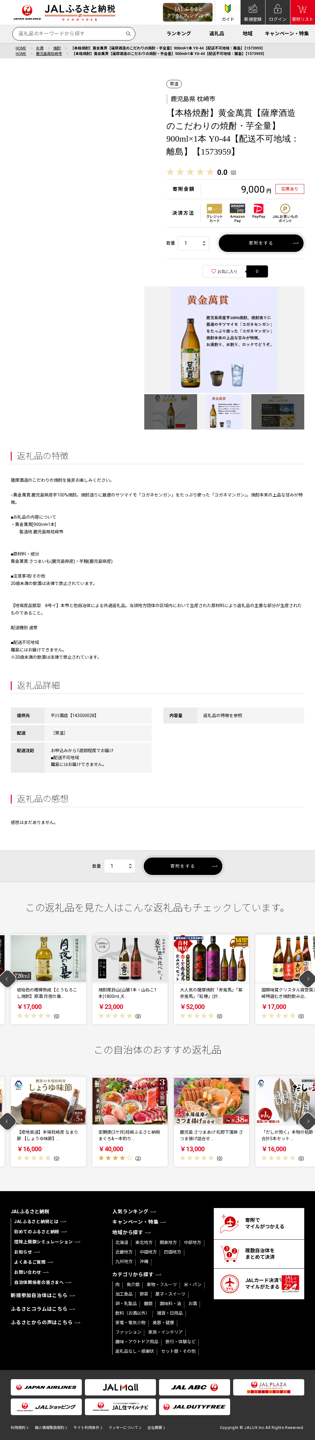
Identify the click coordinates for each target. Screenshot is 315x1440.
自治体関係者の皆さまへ (39, 1282)
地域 (248, 34)
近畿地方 (124, 1252)
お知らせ (23, 1252)
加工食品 (124, 1294)
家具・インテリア (165, 1332)
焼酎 (57, 48)
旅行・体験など (180, 1341)
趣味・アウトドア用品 (136, 1341)
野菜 (144, 1294)
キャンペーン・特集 (287, 34)
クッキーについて (123, 1428)
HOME (21, 48)
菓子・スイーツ (170, 1294)
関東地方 (168, 1242)
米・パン (192, 1284)
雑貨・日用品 (170, 1313)
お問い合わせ (27, 1272)
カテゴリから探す (133, 1274)
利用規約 (18, 1428)
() (233, 172)
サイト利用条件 (86, 1428)
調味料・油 (170, 1303)
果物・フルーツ (162, 1284)
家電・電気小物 (130, 1322)
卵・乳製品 (126, 1303)
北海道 (121, 1242)
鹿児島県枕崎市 (49, 54)
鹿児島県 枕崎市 (193, 99)
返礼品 (216, 34)
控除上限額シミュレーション (43, 1241)
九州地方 (124, 1261)
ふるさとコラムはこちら (39, 1309)
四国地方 (172, 1252)
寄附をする (261, 243)
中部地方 (192, 1242)
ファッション (128, 1332)
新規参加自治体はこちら (39, 1295)
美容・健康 (163, 1322)
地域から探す (127, 1232)
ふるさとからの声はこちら (42, 1322)
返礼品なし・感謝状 (134, 1351)
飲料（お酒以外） (132, 1313)
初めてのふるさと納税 (36, 1231)
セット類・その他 (178, 1351)
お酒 (39, 48)
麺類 (148, 1303)
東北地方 (144, 1242)
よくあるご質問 (30, 1262)
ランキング (178, 34)
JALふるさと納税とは (36, 1221)
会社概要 (154, 1428)
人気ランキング (130, 1211)
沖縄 (144, 1261)
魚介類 (133, 1284)
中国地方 (148, 1252)
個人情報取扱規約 (49, 1428)
